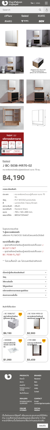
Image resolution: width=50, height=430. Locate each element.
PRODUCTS (24, 375)
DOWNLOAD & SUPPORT (25, 402)
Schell (36, 391)
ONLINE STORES (23, 409)
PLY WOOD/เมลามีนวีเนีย (25, 200)
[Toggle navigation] (46, 3)
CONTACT (38, 398)
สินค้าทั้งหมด (24, 393)
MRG (36, 388)
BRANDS (37, 375)
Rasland (37, 379)
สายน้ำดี (22, 385)
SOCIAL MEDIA (37, 409)
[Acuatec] (41, 15)
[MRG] (8, 21)
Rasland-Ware (21, 209)
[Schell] (25, 21)
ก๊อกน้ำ (22, 379)
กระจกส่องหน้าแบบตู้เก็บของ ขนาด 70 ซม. (30, 195)
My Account (46, 9)
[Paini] (8, 15)
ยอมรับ (42, 425)
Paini (36, 385)
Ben (35, 382)
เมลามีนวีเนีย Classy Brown (26, 203)
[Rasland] (25, 15)
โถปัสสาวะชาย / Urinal (25, 389)
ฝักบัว (22, 382)
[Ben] (41, 21)
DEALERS (23, 398)
